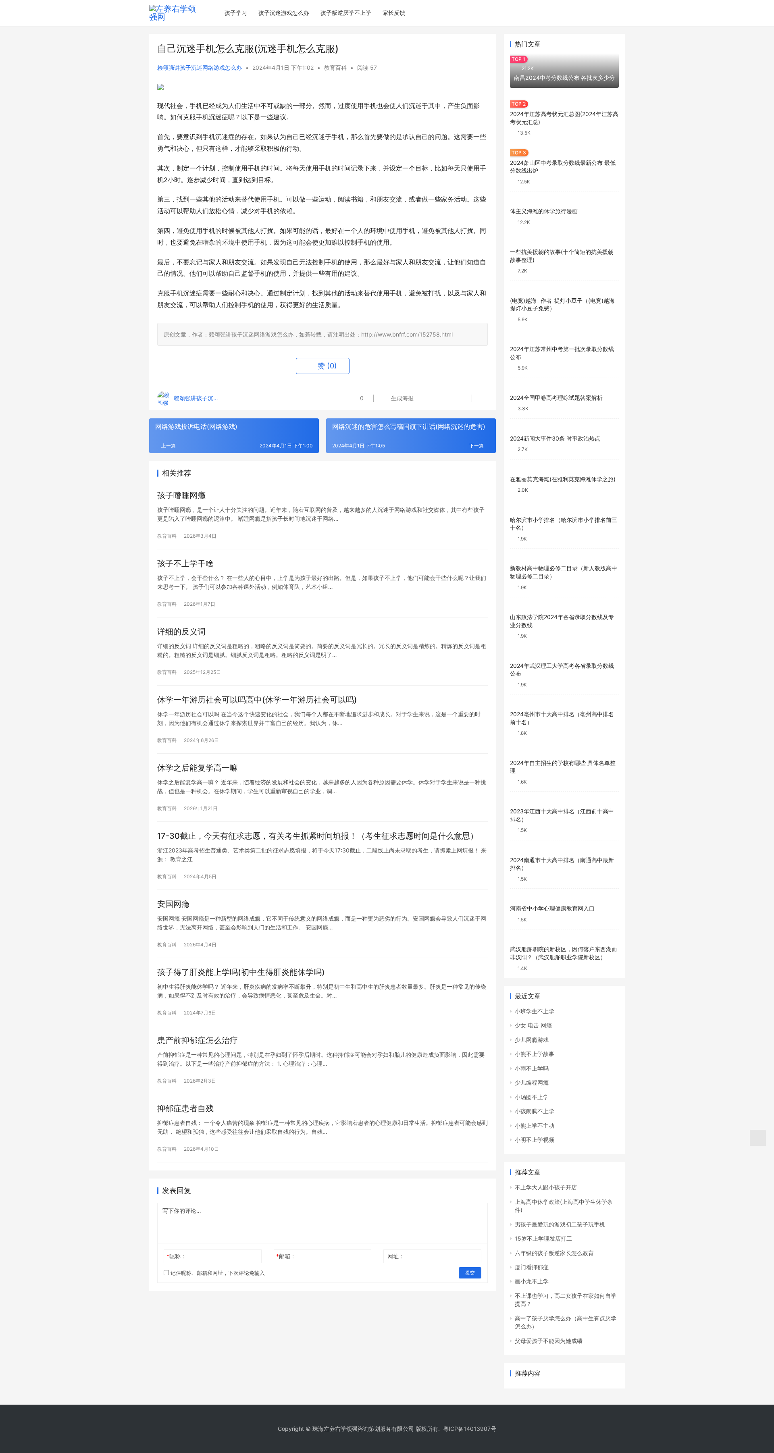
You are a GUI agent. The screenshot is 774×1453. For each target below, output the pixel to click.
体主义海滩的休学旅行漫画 (544, 211)
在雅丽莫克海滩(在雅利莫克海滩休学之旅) (563, 479)
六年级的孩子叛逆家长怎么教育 (554, 1252)
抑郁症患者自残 (185, 1108)
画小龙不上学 (532, 1281)
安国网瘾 (173, 904)
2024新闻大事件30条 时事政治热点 (555, 438)
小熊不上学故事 (534, 1053)
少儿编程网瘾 (532, 1082)
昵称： (176, 1256)
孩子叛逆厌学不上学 (345, 12)
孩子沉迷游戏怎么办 (283, 12)
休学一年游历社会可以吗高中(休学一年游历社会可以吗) (257, 700)
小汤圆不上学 (532, 1096)
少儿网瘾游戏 (532, 1039)
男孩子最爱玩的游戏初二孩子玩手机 (560, 1224)
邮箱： (286, 1256)
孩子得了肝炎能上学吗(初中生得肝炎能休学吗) (241, 972)
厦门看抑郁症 (532, 1267)
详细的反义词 (181, 631)
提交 (470, 1273)
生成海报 (401, 398)
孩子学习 (236, 12)
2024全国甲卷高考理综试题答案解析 (556, 397)
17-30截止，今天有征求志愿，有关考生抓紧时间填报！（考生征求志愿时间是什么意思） (317, 836)
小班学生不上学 (534, 1011)
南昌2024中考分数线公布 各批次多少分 (564, 77)
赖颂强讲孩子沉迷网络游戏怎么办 (199, 67)
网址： (395, 1256)
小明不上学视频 (534, 1139)
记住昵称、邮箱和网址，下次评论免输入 (217, 1273)
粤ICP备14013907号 (469, 1428)
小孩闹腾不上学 (534, 1111)
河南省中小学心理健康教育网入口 (552, 908)
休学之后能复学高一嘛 (197, 768)
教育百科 (335, 67)
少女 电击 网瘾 (533, 1025)
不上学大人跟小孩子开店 (546, 1187)
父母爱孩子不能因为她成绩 (549, 1340)
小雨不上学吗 (532, 1068)
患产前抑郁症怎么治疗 (197, 1040)
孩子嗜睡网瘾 (181, 495)
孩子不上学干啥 (185, 563)
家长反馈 (394, 12)
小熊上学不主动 (534, 1125)
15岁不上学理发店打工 (543, 1238)
